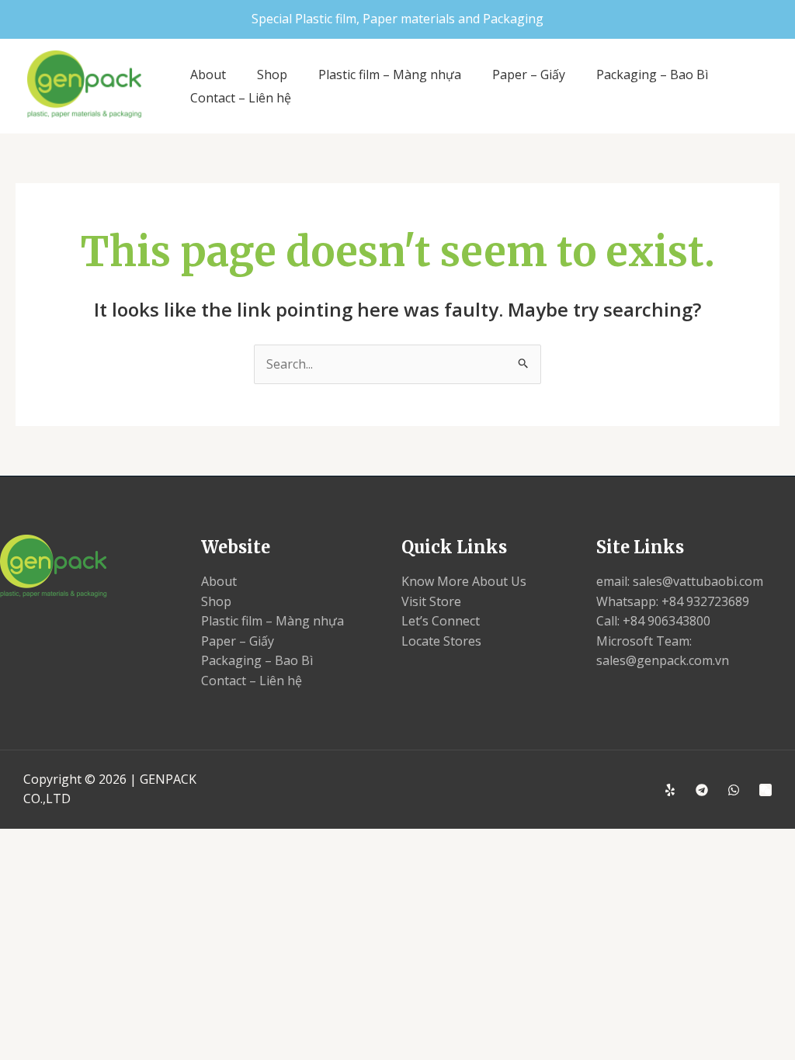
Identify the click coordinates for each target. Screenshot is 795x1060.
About (208, 74)
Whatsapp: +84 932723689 (672, 601)
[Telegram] (702, 790)
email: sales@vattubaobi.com (679, 581)
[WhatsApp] (733, 790)
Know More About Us (463, 581)
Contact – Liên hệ (240, 97)
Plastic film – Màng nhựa (389, 74)
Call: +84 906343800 (653, 620)
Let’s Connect (440, 620)
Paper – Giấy (528, 74)
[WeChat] (765, 790)
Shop (272, 74)
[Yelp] (670, 790)
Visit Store (431, 601)
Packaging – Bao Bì (652, 74)
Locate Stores (441, 641)
